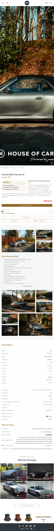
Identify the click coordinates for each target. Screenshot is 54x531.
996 (51, 362)
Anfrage (22, 167)
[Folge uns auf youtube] (30, 526)
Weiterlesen (28, 286)
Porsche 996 (48, 434)
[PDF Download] (31, 528)
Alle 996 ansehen (27, 505)
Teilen (15, 220)
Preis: (4, 201)
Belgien (50, 416)
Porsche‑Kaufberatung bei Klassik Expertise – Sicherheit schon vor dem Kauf (33, 443)
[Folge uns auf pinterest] (26, 526)
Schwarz (50, 395)
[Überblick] (2, 167)
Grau (51, 398)
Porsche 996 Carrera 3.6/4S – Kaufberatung (42, 428)
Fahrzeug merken (27, 205)
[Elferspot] (27, 3)
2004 (51, 350)
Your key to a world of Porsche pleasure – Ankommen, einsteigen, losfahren (34, 439)
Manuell (50, 376)
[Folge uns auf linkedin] (34, 526)
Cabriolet (50, 359)
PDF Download (40, 220)
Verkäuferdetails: (8, 209)
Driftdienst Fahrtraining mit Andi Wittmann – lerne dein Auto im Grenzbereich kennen (31, 448)
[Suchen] (7, 3)
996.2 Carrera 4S (48, 356)
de (47, 3)
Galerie (6, 167)
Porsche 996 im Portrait (46, 431)
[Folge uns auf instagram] (23, 526)
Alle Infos (48, 445)
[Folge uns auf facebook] (19, 526)
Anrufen (27, 217)
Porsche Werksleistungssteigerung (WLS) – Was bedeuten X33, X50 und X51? (34, 441)
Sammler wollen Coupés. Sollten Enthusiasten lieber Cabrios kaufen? (35, 437)
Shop (51, 3)
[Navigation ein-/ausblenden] (3, 3)
